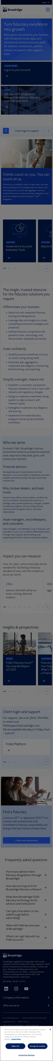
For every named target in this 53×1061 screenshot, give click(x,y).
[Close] (50, 1029)
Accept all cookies (37, 1046)
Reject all (15, 1046)
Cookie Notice (16, 1039)
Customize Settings (26, 1055)
